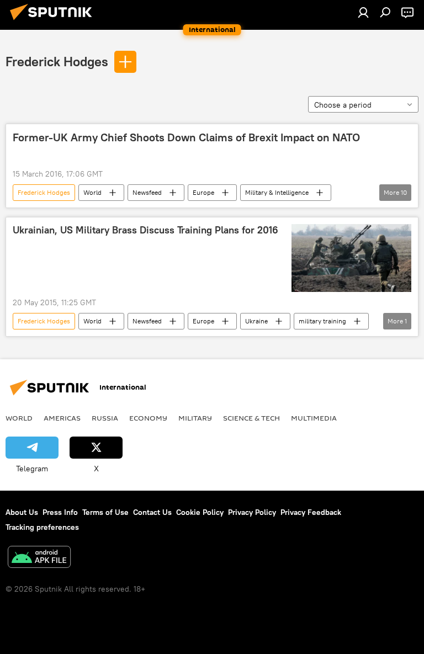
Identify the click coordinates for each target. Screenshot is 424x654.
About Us (22, 512)
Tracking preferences (42, 527)
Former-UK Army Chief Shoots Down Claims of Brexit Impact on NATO (186, 137)
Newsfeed (147, 192)
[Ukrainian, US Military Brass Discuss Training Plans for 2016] (351, 258)
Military (195, 418)
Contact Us (152, 512)
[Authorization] (363, 12)
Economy (148, 418)
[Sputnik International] (54, 21)
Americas (62, 418)
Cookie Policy (200, 512)
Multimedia (314, 418)
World (92, 192)
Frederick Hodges (57, 61)
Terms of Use (105, 512)
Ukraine (256, 321)
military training (322, 321)
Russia (105, 418)
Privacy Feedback (310, 512)
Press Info (60, 512)
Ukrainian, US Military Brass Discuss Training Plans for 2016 (145, 230)
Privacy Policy (252, 512)
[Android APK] (39, 558)
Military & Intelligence (277, 192)
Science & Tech (251, 418)
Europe (203, 192)
